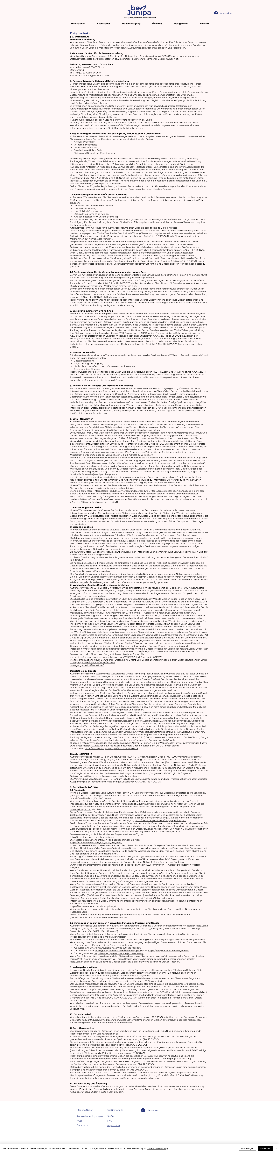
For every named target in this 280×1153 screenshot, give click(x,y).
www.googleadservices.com (117, 720)
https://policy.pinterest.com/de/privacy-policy (118, 950)
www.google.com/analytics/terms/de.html (92, 662)
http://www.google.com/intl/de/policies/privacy (119, 953)
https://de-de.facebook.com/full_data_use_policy (96, 842)
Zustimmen (265, 1148)
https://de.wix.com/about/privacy (153, 247)
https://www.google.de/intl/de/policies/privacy (106, 743)
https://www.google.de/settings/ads (171, 720)
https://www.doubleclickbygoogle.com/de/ (112, 740)
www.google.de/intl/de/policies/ (87, 665)
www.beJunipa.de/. (158, 42)
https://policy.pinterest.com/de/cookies (168, 950)
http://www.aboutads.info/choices (180, 726)
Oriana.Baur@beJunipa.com (93, 75)
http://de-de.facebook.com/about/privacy (92, 837)
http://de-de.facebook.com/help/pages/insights (160, 820)
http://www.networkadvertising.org (101, 745)
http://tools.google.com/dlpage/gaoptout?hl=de (108, 648)
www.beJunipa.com (136, 47)
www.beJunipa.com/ (136, 42)
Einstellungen (247, 1148)
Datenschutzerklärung (157, 1148)
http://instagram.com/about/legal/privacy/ (118, 947)
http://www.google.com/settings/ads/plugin (152, 731)
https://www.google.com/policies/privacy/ (117, 776)
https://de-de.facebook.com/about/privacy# (93, 906)
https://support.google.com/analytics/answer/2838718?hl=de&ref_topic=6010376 (119, 657)
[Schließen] (276, 1148)
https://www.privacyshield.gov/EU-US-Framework (111, 748)
